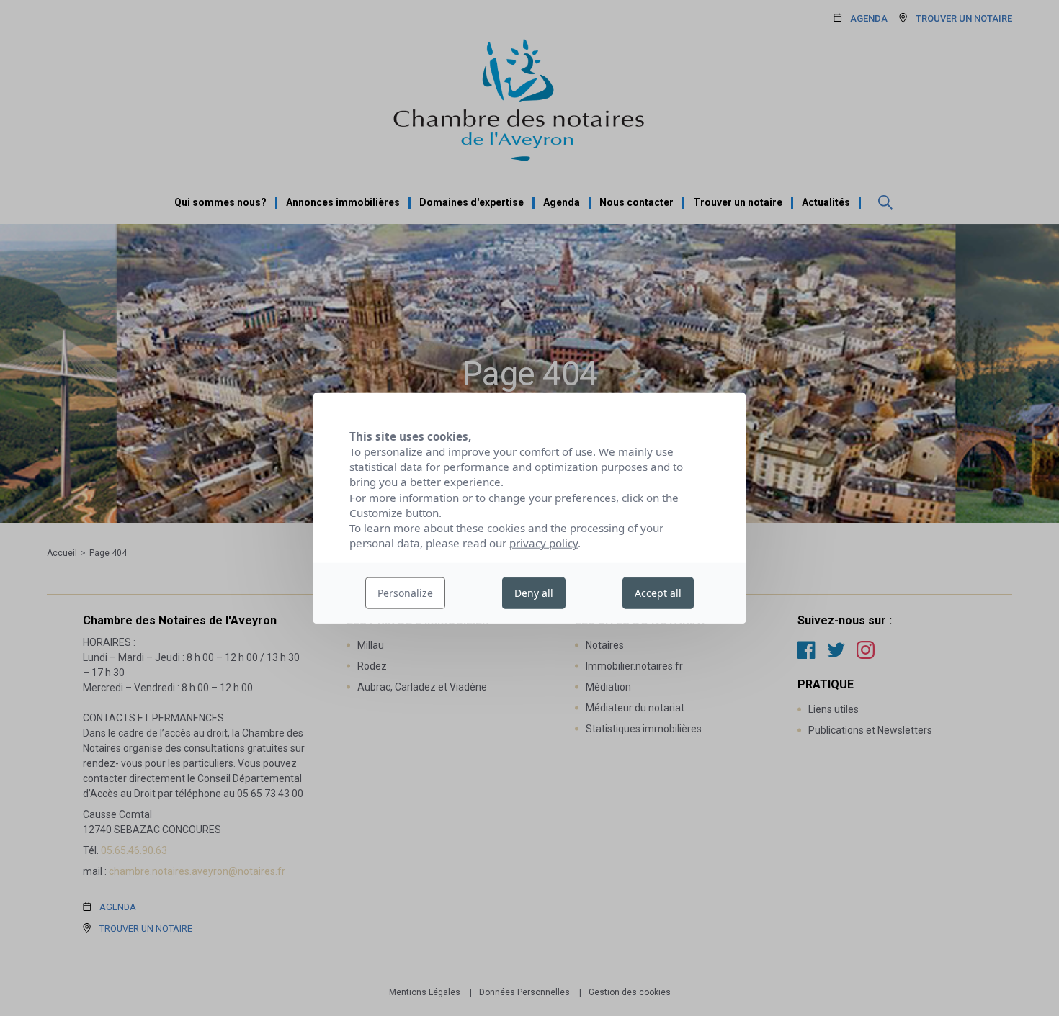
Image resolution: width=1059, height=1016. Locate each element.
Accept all (658, 593)
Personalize (405, 593)
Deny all (533, 593)
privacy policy (543, 543)
